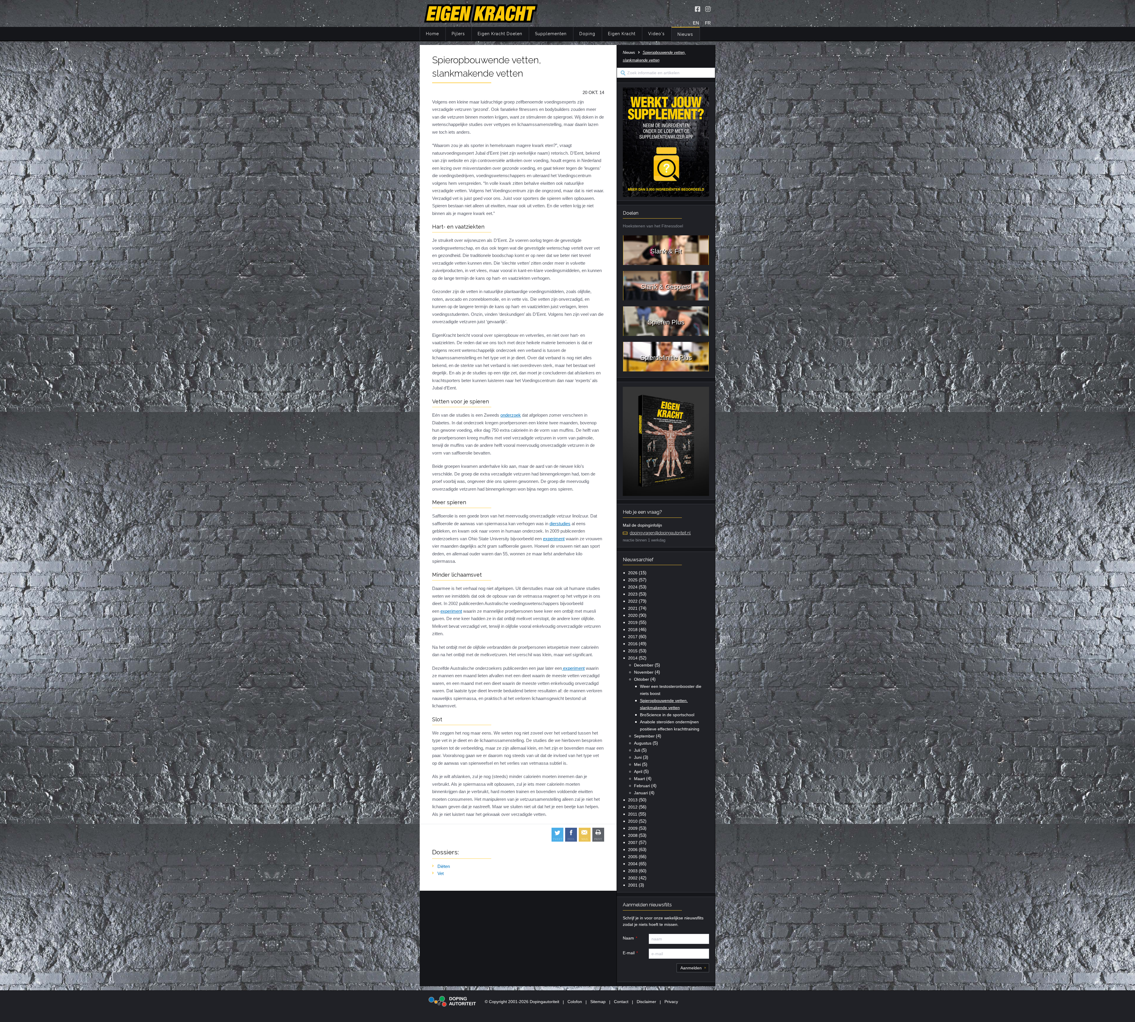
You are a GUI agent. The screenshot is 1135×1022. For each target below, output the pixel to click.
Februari (642, 785)
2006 (633, 849)
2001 (633, 885)
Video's (656, 33)
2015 (633, 651)
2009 (633, 828)
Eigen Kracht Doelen (500, 33)
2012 (633, 807)
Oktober (641, 679)
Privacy (671, 1001)
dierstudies (559, 523)
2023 (633, 594)
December (644, 665)
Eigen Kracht (621, 33)
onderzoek (510, 415)
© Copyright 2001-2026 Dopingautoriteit (522, 1001)
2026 (633, 572)
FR (708, 22)
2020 (633, 615)
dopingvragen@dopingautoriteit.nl (660, 533)
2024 (633, 587)
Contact (621, 1001)
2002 (633, 878)
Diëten (443, 866)
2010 (633, 821)
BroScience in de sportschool (667, 714)
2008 (633, 835)
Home (432, 33)
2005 (633, 856)
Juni (638, 757)
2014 (633, 658)
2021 (633, 608)
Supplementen (551, 33)
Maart (639, 778)
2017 (633, 636)
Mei (637, 764)
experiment (554, 538)
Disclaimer (646, 1001)
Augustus (642, 743)
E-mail (629, 952)
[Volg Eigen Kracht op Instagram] (707, 8)
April (638, 771)
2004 (633, 863)
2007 (633, 842)
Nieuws (685, 34)
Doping (587, 33)
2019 (633, 622)
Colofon (575, 1001)
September (644, 736)
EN (696, 22)
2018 (633, 629)
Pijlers (458, 33)
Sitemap (598, 1001)
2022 (633, 601)
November (644, 672)
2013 (633, 800)
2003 (633, 871)
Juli (637, 750)
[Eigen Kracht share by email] (585, 835)
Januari (641, 792)
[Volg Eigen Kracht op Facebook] (697, 8)
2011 (632, 814)
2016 (633, 643)
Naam (628, 938)
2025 (633, 580)
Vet (440, 873)
